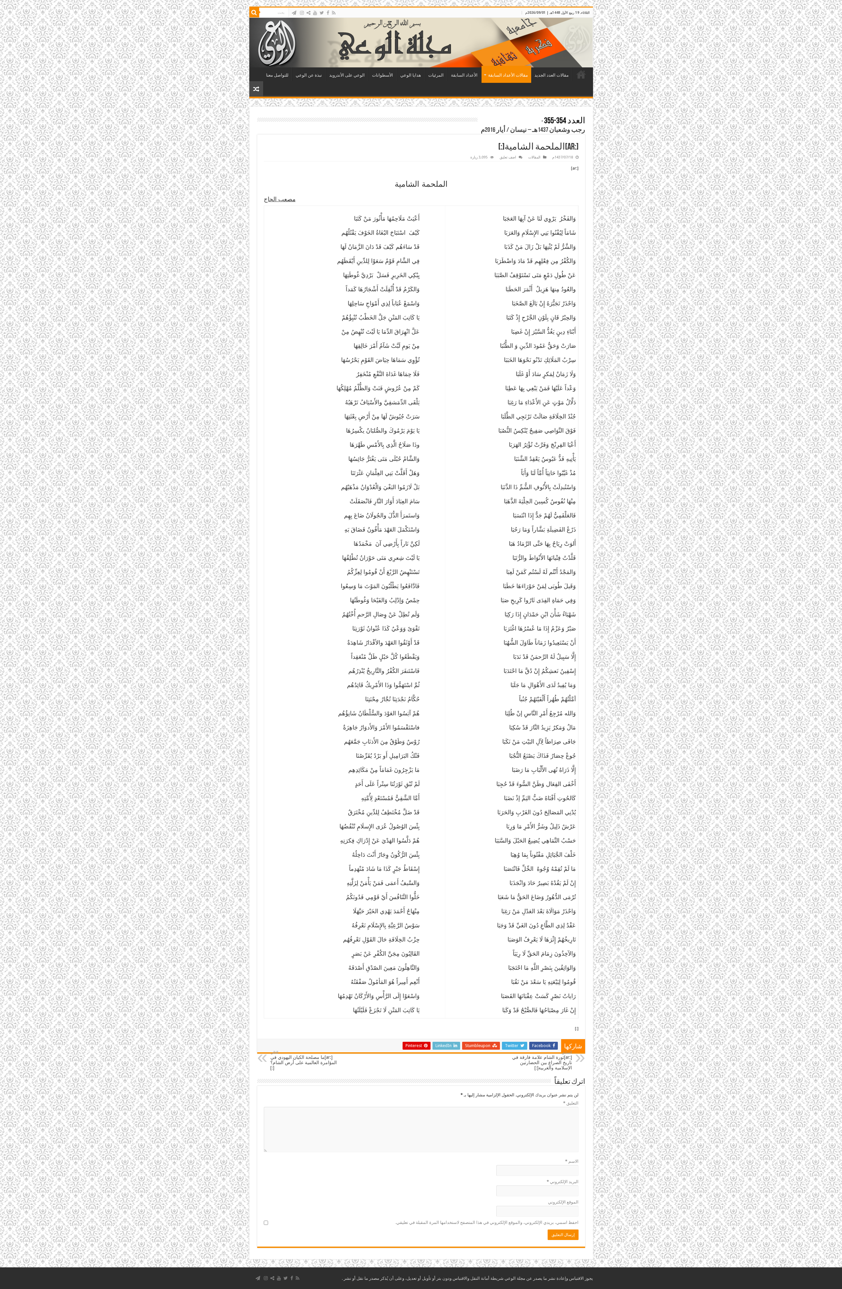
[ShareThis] (308, 13)
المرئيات (436, 75)
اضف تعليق (508, 157)
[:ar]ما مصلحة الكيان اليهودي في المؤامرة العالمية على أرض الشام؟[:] (303, 1060)
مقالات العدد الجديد (551, 75)
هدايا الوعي (410, 75)
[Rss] (333, 13)
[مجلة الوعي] (421, 42)
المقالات (534, 157)
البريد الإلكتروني (563, 1181)
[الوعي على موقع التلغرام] (294, 13)
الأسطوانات (382, 75)
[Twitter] (322, 13)
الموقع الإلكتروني (563, 1202)
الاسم (572, 1161)
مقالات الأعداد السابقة (508, 75)
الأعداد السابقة (464, 75)
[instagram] (302, 13)
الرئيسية (581, 74)
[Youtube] (315, 13)
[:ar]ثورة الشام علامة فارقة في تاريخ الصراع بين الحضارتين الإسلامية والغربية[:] (542, 1060)
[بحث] (254, 12)
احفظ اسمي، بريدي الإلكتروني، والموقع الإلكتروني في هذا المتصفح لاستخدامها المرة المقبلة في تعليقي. (487, 1222)
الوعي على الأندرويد (347, 75)
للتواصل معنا (277, 75)
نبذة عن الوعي (309, 75)
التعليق (571, 1103)
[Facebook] (328, 13)
